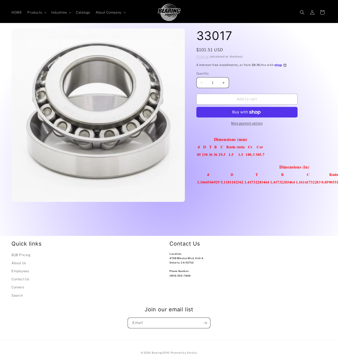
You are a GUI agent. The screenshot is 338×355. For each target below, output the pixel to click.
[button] (36, 12)
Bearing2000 (161, 352)
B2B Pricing (21, 255)
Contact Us (20, 279)
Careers (17, 287)
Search (17, 295)
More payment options (247, 123)
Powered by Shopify (184, 352)
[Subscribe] (205, 323)
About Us (18, 263)
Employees (20, 271)
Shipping (202, 56)
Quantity (202, 73)
